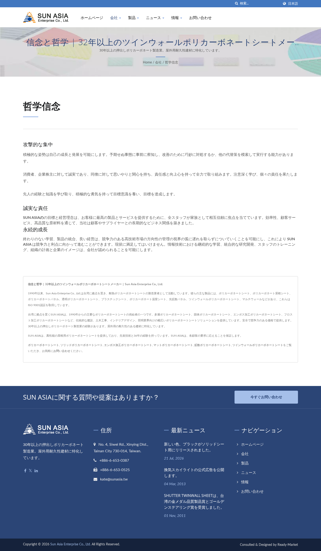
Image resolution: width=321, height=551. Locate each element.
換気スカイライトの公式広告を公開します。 (194, 472)
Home (147, 62)
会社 (114, 17)
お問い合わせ (200, 17)
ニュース (154, 17)
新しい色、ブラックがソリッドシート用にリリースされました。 (194, 447)
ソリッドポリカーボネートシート (81, 345)
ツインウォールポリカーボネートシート (257, 345)
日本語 (293, 3)
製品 (132, 17)
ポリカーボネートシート (43, 345)
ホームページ (92, 17)
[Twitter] (30, 471)
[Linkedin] (36, 471)
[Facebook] (25, 471)
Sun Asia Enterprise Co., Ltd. (70, 544)
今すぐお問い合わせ (266, 397)
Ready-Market (288, 545)
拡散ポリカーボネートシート (212, 345)
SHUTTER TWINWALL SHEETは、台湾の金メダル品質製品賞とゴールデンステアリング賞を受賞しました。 (194, 501)
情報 (175, 17)
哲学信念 (171, 62)
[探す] (236, 3)
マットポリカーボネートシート (173, 345)
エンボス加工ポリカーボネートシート (128, 345)
